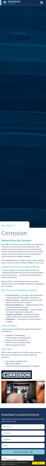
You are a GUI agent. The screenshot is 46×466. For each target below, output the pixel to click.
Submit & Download (23, 452)
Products (11, 226)
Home (3, 226)
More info (16, 464)
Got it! (38, 463)
